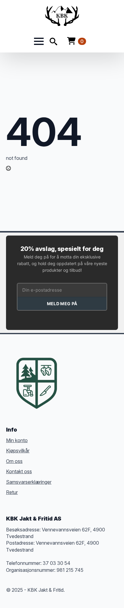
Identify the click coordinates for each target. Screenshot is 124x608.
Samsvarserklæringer (28, 482)
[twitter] (81, 379)
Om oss (14, 461)
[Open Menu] (39, 41)
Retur (12, 492)
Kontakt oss (19, 471)
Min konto (17, 440)
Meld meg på (62, 303)
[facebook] (70, 379)
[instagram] (92, 379)
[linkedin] (103, 379)
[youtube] (114, 379)
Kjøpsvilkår (17, 451)
